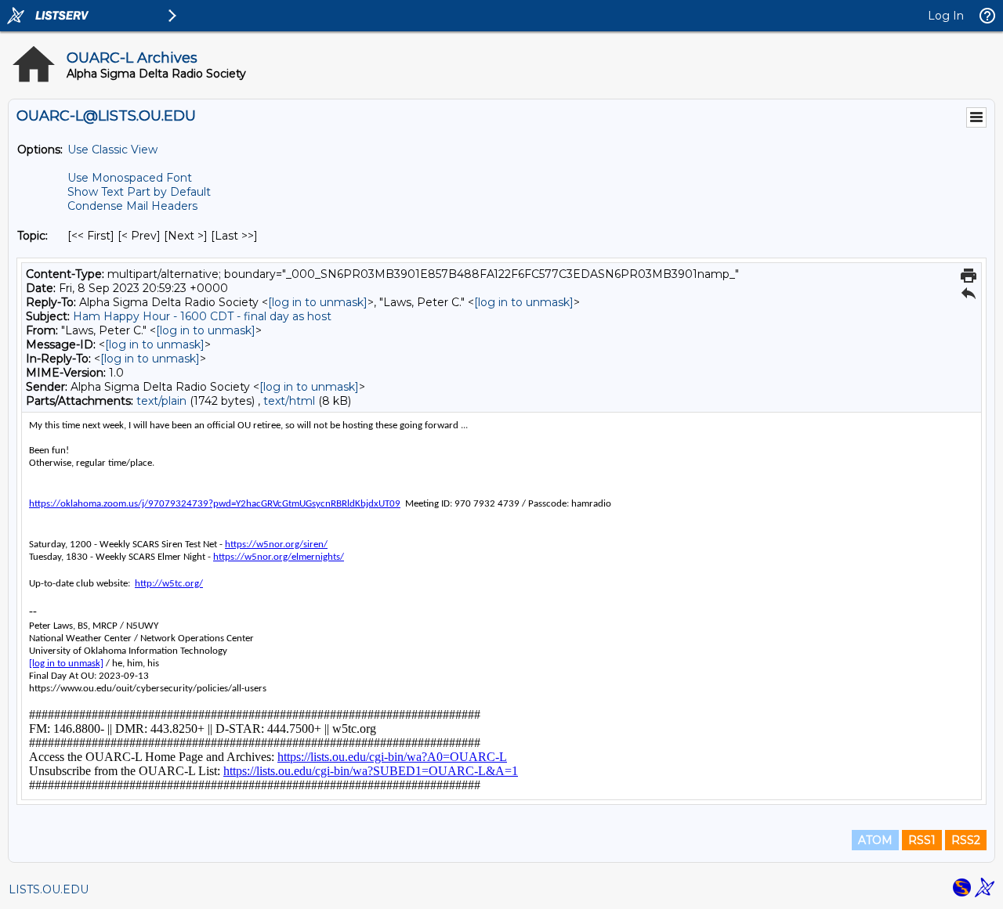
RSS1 (922, 840)
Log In (946, 16)
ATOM (875, 840)
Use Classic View (112, 149)
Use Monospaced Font (129, 178)
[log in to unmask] (318, 302)
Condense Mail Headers (132, 206)
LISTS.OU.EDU (49, 889)
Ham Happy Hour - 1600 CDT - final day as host (202, 316)
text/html (289, 401)
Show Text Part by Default (139, 192)
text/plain (161, 401)
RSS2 (965, 840)
